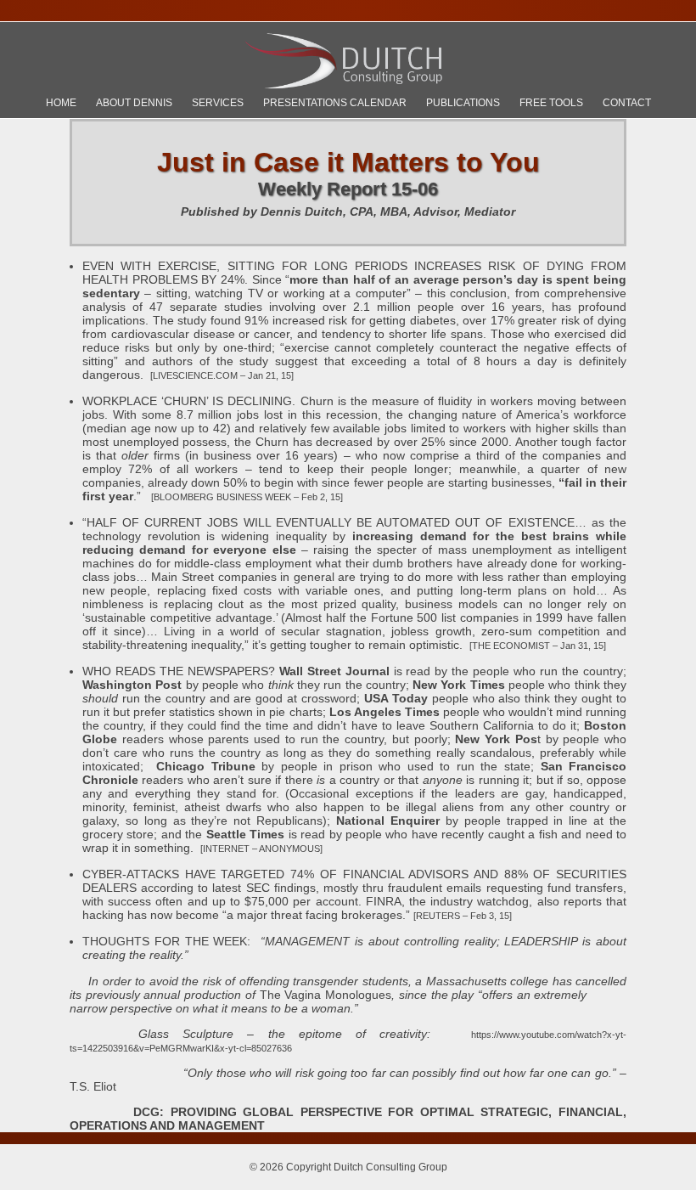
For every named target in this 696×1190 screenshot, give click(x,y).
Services (218, 103)
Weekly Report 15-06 (348, 189)
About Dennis (134, 103)
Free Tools (551, 103)
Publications (463, 103)
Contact (627, 103)
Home (61, 103)
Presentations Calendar (335, 103)
